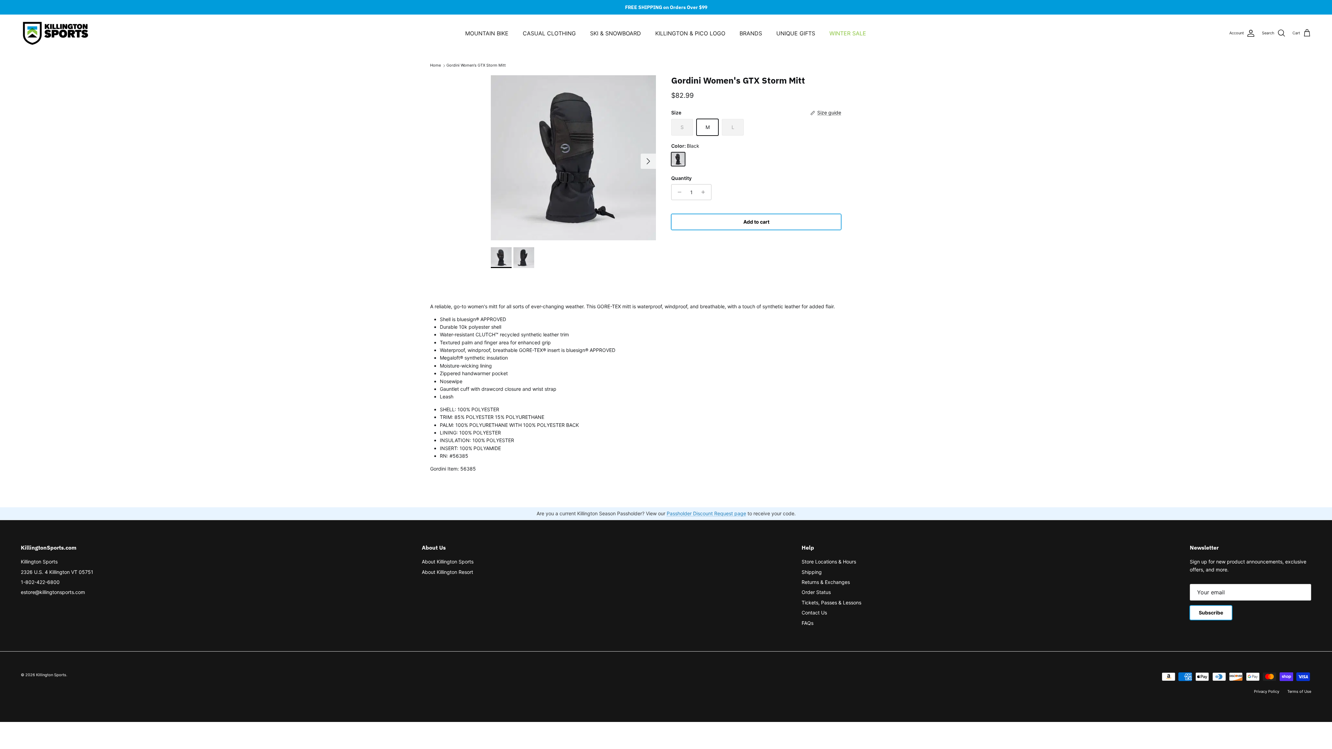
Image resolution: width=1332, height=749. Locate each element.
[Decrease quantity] (678, 192)
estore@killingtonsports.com (53, 592)
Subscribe (1211, 612)
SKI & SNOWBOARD (615, 33)
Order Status (816, 592)
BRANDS (751, 33)
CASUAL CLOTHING (549, 33)
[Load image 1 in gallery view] (573, 157)
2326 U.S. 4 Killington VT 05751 (57, 572)
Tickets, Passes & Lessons (831, 602)
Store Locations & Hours (829, 562)
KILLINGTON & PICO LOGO (690, 33)
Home (435, 65)
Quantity (681, 178)
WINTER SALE (847, 33)
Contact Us (814, 612)
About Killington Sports (447, 562)
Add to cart (756, 222)
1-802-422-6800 (40, 582)
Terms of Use (1299, 691)
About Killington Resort (447, 572)
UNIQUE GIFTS (795, 33)
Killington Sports (39, 562)
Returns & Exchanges (826, 582)
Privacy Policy (1266, 691)
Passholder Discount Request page (706, 513)
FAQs (807, 623)
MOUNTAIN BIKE (487, 33)
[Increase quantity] (705, 192)
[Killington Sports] (55, 33)
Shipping (812, 572)
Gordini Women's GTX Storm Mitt (476, 65)
